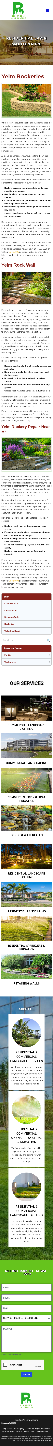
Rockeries (9, 624)
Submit (26, 1374)
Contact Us (14, 252)
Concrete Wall (11, 603)
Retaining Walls (11, 617)
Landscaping (10, 610)
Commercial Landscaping (26, 763)
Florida (7, 655)
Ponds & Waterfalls (26, 835)
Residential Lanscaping (26, 911)
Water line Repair (12, 631)
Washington (10, 662)
